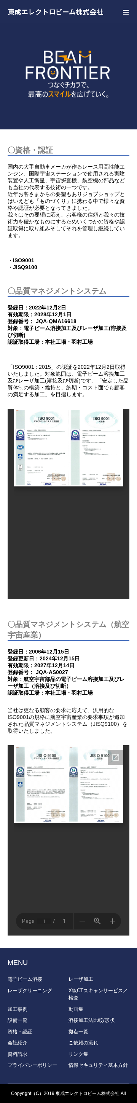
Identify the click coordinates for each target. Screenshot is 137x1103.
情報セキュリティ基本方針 (98, 1065)
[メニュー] (125, 11)
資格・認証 (20, 1031)
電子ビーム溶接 (25, 979)
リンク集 (78, 1054)
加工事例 (17, 1009)
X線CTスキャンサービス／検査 (98, 994)
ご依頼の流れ (83, 1043)
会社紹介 (17, 1043)
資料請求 (17, 1054)
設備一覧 (17, 1020)
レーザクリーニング (30, 990)
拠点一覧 (78, 1031)
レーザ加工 (80, 979)
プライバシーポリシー (32, 1065)
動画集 (75, 1009)
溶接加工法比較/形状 (91, 1020)
